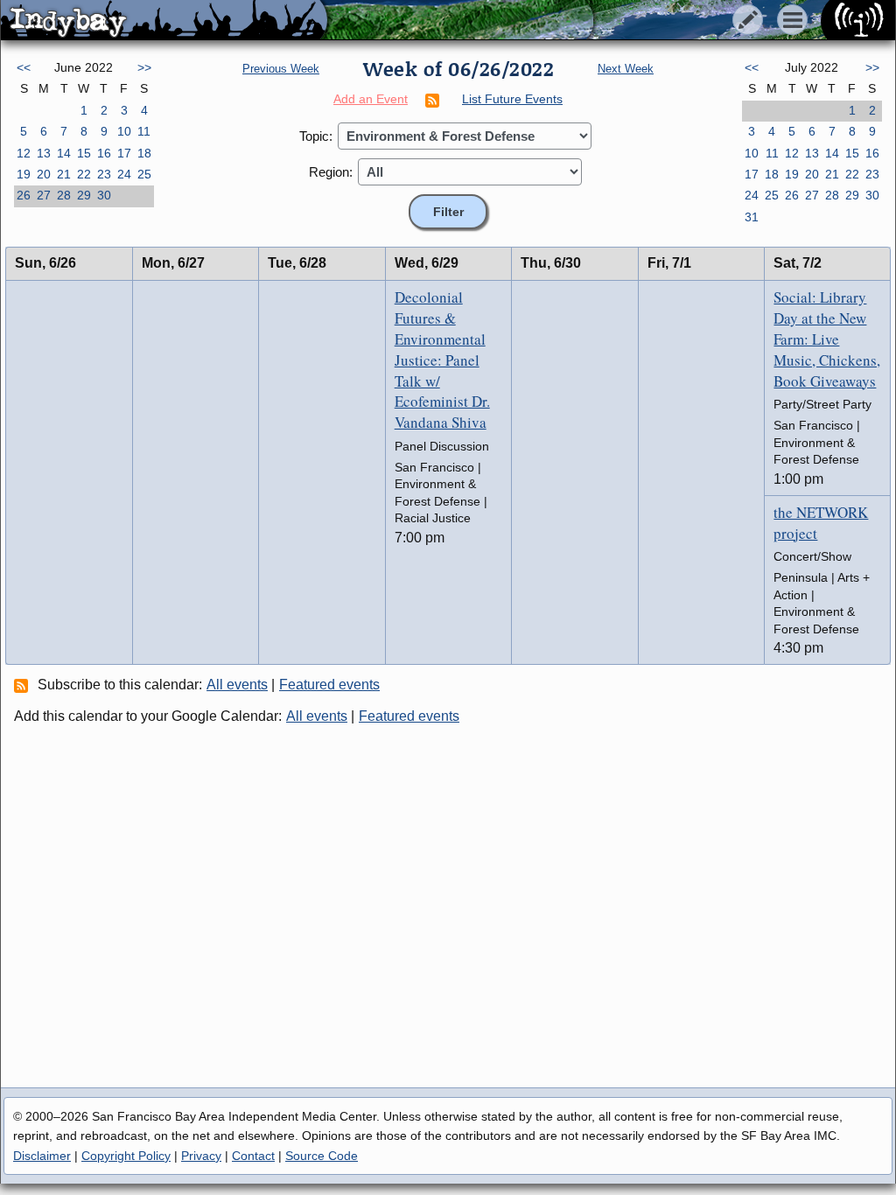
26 (24, 195)
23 (104, 174)
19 (24, 174)
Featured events (329, 684)
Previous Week (280, 68)
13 (44, 153)
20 (44, 174)
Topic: (315, 136)
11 (143, 131)
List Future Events (512, 99)
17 (124, 153)
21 (64, 174)
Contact (253, 1156)
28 (64, 195)
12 (24, 153)
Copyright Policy (126, 1156)
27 (44, 195)
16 (104, 153)
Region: (331, 171)
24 (124, 174)
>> (144, 67)
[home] (164, 21)
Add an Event (370, 99)
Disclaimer (42, 1156)
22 (84, 174)
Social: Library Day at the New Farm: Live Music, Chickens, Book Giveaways (827, 338)
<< (24, 67)
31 (752, 217)
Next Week (626, 68)
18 (144, 153)
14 (64, 153)
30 (104, 195)
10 (124, 131)
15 (84, 153)
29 (84, 195)
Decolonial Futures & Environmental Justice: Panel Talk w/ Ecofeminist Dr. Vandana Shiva (442, 359)
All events (237, 684)
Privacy (201, 1156)
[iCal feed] (23, 685)
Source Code (321, 1156)
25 (144, 174)
